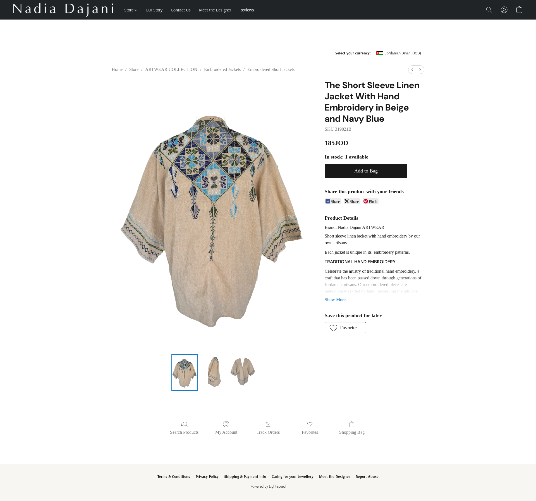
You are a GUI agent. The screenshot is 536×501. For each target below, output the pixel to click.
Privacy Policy (207, 476)
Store (129, 10)
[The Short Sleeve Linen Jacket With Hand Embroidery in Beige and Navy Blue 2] (242, 372)
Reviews (247, 10)
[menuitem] (412, 70)
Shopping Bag (352, 432)
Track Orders (268, 432)
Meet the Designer (215, 10)
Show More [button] (335, 299)
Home (117, 69)
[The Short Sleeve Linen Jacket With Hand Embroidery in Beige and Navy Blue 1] (213, 372)
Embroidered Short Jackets (271, 69)
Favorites (310, 432)
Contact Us (181, 10)
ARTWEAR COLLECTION (171, 69)
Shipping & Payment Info (245, 476)
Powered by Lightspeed (268, 486)
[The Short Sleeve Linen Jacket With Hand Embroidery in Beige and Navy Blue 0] (184, 372)
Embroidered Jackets (222, 69)
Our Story (154, 10)
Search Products (184, 432)
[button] (63, 10)
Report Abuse (367, 476)
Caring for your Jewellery (293, 476)
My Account (226, 432)
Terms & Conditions (173, 476)
